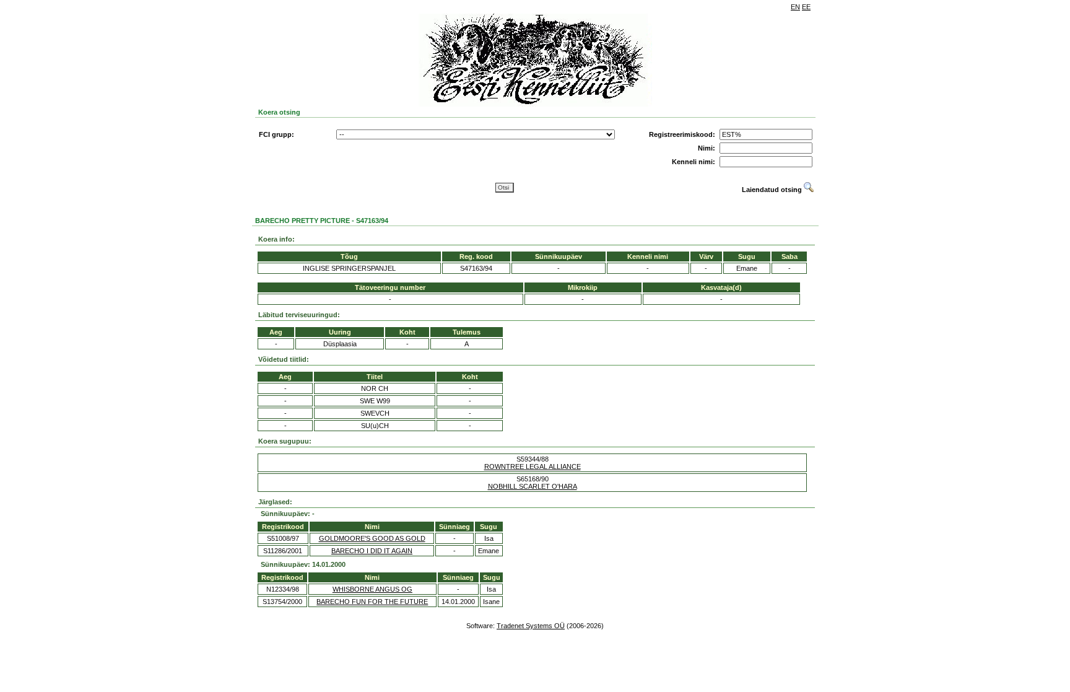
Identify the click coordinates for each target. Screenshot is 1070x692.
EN (795, 7)
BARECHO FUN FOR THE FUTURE (372, 601)
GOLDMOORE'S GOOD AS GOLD (372, 538)
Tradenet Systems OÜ (531, 625)
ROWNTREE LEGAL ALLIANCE (532, 466)
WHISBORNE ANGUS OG (372, 589)
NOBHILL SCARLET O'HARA (532, 486)
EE (806, 7)
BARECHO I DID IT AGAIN (371, 550)
